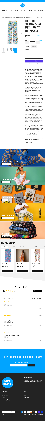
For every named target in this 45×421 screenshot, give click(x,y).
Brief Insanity (6, 414)
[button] (21, 291)
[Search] (2, 5)
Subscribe (31, 365)
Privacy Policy (26, 400)
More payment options (34, 63)
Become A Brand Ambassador (8, 400)
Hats (21, 10)
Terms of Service (27, 399)
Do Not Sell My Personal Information (9, 399)
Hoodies (30, 10)
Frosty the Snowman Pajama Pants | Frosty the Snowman (22, 17)
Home (3, 17)
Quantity (27, 49)
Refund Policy (26, 397)
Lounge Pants (4, 10)
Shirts (25, 10)
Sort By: (33, 298)
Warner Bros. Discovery (8, 17)
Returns (25, 395)
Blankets (11, 10)
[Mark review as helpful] (40, 308)
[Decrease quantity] (26, 52)
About (3, 394)
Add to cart (34, 57)
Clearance (22, 13)
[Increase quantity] (31, 52)
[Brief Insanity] (22, 5)
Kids (35, 10)
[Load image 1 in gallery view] (12, 33)
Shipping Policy (5, 395)
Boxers (16, 10)
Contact (25, 394)
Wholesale (4, 397)
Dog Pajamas (40, 10)
